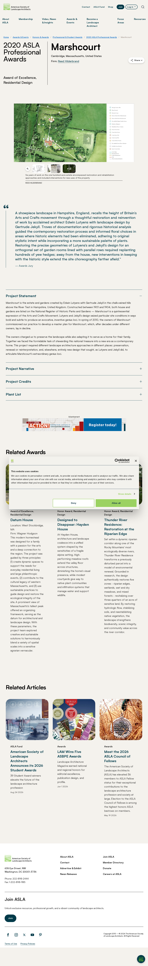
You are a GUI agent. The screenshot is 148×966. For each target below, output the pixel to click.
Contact (86, 7)
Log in (130, 7)
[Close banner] (136, 461)
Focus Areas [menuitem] (121, 21)
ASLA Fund (99, 7)
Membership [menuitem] (26, 19)
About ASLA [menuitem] (5, 21)
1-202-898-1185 (17, 882)
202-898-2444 (21, 878)
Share (137, 60)
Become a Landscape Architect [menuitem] (93, 22)
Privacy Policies (28, 943)
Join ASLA (108, 856)
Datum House (21, 520)
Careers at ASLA (112, 874)
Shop (110, 7)
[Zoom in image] (27, 168)
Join (120, 7)
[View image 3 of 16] (54, 168)
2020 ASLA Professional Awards (101, 37)
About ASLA (66, 856)
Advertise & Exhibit (70, 868)
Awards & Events (21, 37)
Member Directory (113, 862)
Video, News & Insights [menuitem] (49, 21)
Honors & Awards (41, 37)
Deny (73, 503)
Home (6, 37)
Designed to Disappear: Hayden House (73, 524)
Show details (124, 494)
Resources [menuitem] (140, 19)
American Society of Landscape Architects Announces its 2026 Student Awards (27, 760)
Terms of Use (11, 943)
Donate (107, 868)
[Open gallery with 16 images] (74, 132)
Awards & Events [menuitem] (72, 21)
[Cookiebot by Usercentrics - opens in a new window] (117, 461)
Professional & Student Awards (67, 37)
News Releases (68, 874)
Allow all (116, 503)
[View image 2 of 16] (38, 168)
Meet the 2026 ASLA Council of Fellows (117, 756)
